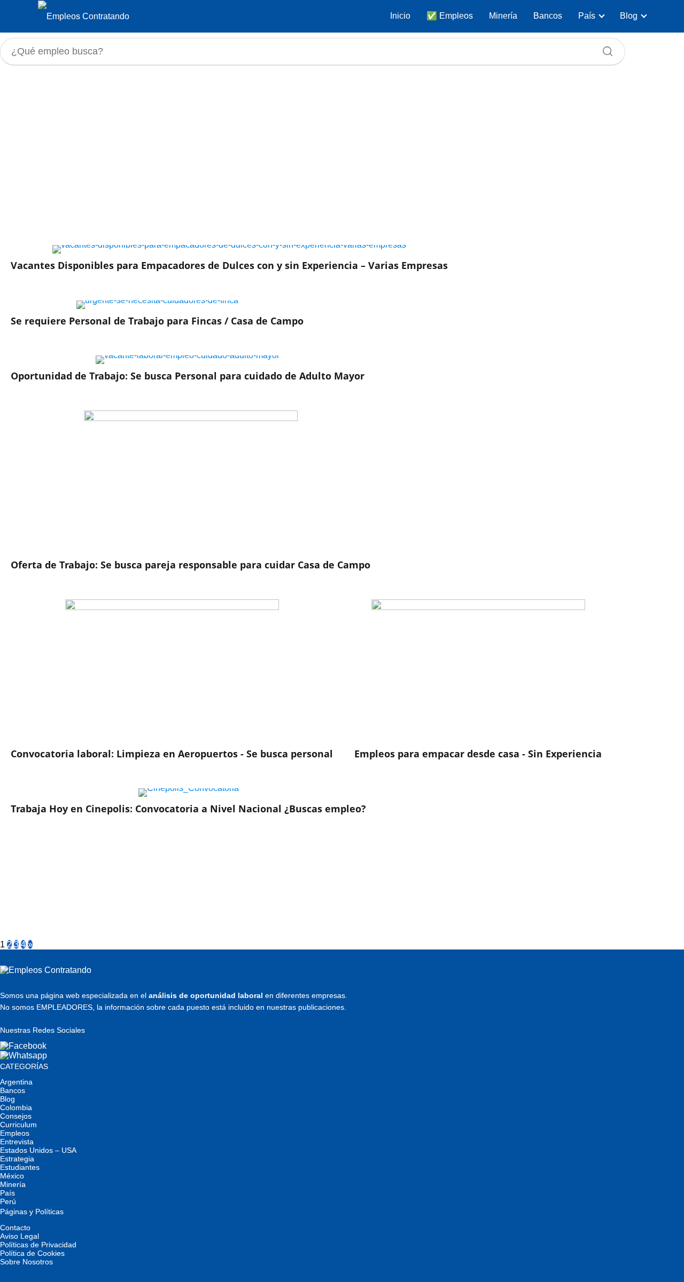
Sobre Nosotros (26, 1261)
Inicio (400, 15)
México (12, 1176)
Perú (8, 1201)
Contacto (15, 1227)
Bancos (547, 15)
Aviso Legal (19, 1236)
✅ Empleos (449, 15)
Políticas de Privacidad (38, 1244)
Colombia (16, 1107)
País (586, 15)
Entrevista (17, 1141)
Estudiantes (20, 1167)
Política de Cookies (32, 1253)
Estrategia (17, 1158)
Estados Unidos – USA (38, 1150)
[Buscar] (604, 48)
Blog (629, 15)
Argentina (16, 1082)
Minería (503, 15)
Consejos (16, 1116)
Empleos (14, 1133)
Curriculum (18, 1124)
